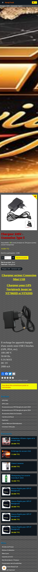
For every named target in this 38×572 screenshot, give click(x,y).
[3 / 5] (7, 378)
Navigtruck (11, 264)
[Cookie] (4, 568)
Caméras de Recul (8, 417)
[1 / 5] (2, 378)
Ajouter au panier (21, 258)
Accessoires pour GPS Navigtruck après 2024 (16, 410)
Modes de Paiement (8, 570)
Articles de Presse (8, 547)
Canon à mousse (17, 463)
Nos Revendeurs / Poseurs (10, 560)
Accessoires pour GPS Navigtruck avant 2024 (16, 407)
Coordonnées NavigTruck (10, 566)
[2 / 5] (5, 378)
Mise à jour (5, 553)
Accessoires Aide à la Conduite (12, 413)
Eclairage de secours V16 (21, 451)
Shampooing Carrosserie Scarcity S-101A (20, 477)
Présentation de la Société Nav (12, 563)
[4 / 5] (10, 378)
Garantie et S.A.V (7, 557)
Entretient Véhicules (8, 427)
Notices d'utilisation (8, 550)
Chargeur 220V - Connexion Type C (11, 269)
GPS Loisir (5, 404)
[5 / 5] (13, 378)
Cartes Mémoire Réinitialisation (12, 423)
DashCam (5, 420)
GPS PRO (5, 400)
